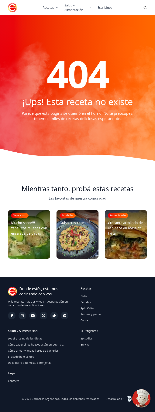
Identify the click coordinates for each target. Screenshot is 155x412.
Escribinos (105, 7)
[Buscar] (145, 7)
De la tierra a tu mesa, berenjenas (29, 362)
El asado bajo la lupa (21, 356)
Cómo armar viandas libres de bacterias (33, 350)
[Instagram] (22, 315)
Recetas (48, 7)
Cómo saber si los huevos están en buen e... (36, 344)
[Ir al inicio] (12, 7)
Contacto (13, 381)
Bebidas (86, 302)
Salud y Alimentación (73, 7)
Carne (84, 320)
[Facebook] (12, 315)
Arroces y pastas (91, 314)
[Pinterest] (64, 315)
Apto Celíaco (88, 308)
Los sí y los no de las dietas (25, 338)
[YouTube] (33, 315)
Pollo (84, 296)
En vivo (85, 344)
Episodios (87, 338)
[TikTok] (54, 315)
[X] (43, 315)
